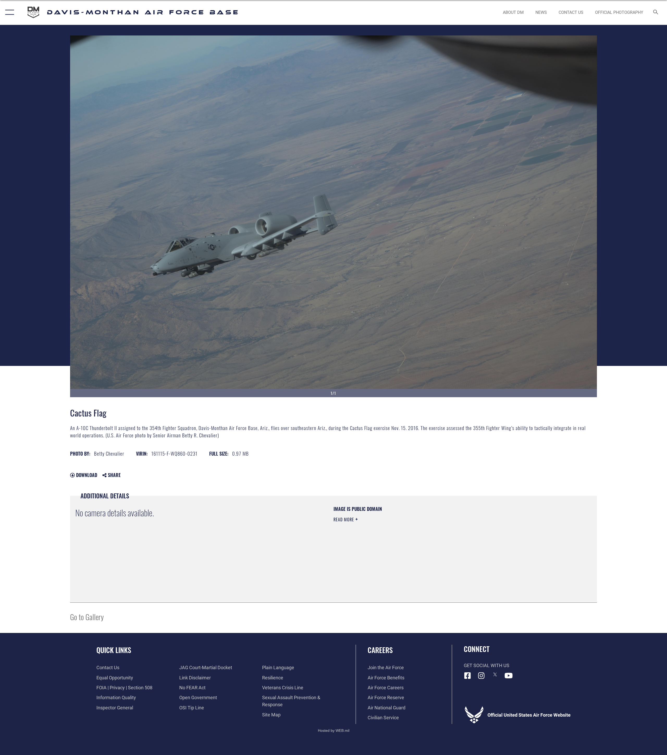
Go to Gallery (87, 616)
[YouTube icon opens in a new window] (508, 676)
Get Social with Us (486, 665)
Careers (380, 650)
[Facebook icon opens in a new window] (468, 676)
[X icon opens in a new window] (495, 674)
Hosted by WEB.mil (333, 730)
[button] (8, 12)
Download (86, 475)
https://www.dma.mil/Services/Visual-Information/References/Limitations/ (395, 545)
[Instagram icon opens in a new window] (481, 676)
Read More (344, 519)
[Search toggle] (656, 12)
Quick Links (113, 650)
